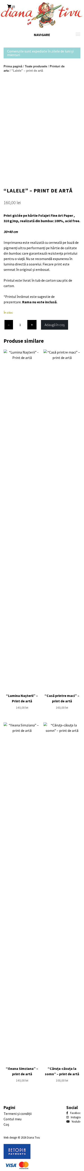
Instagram (76, 1117)
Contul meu (13, 1119)
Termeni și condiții (18, 1113)
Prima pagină (13, 66)
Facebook (75, 1113)
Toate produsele (36, 66)
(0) (13, 6)
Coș (6, 1124)
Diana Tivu (33, 1137)
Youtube (76, 1121)
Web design (10, 1137)
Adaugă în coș (55, 324)
